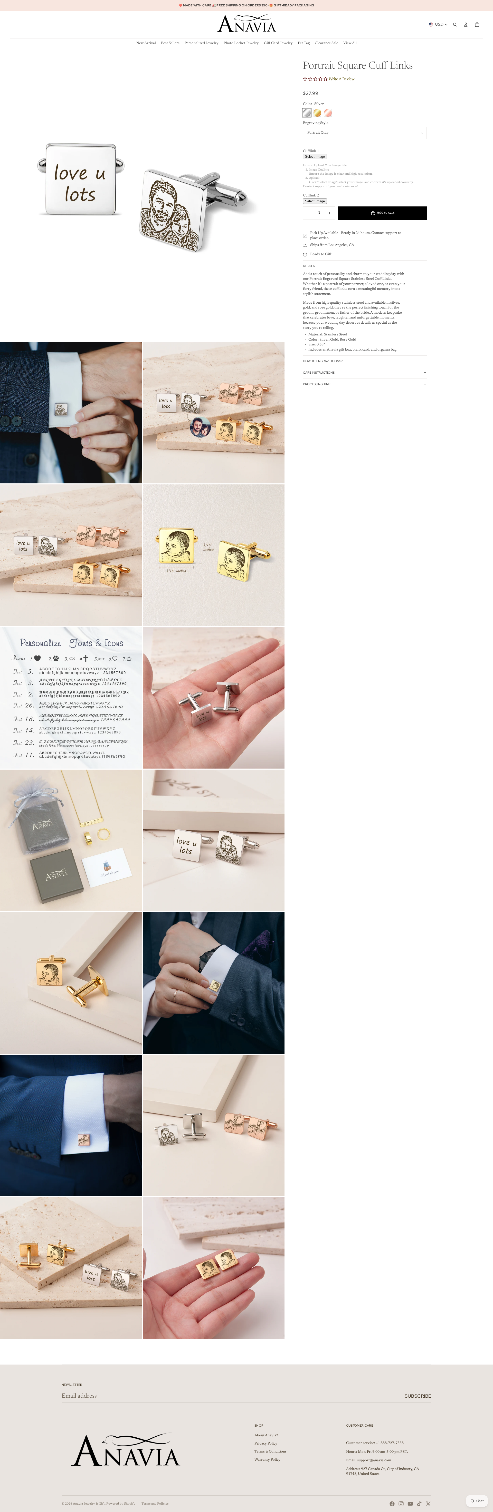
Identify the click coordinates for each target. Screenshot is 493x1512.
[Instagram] (401, 1504)
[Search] (455, 24)
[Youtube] (410, 1504)
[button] (365, 151)
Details (309, 266)
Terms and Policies (154, 1503)
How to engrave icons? (323, 361)
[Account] (465, 24)
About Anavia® (266, 1435)
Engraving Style (315, 123)
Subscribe (418, 1396)
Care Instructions (319, 373)
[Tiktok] (419, 1504)
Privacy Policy (265, 1444)
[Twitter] (428, 1504)
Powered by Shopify (120, 1503)
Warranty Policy (267, 1460)
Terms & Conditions (270, 1452)
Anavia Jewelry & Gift (89, 1503)
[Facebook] (392, 1504)
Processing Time (316, 384)
